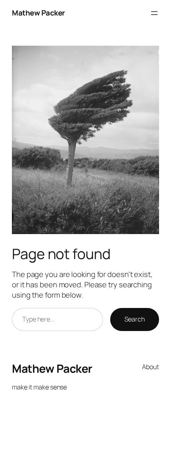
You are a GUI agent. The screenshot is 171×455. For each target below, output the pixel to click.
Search (134, 319)
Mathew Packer (38, 13)
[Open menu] (154, 13)
